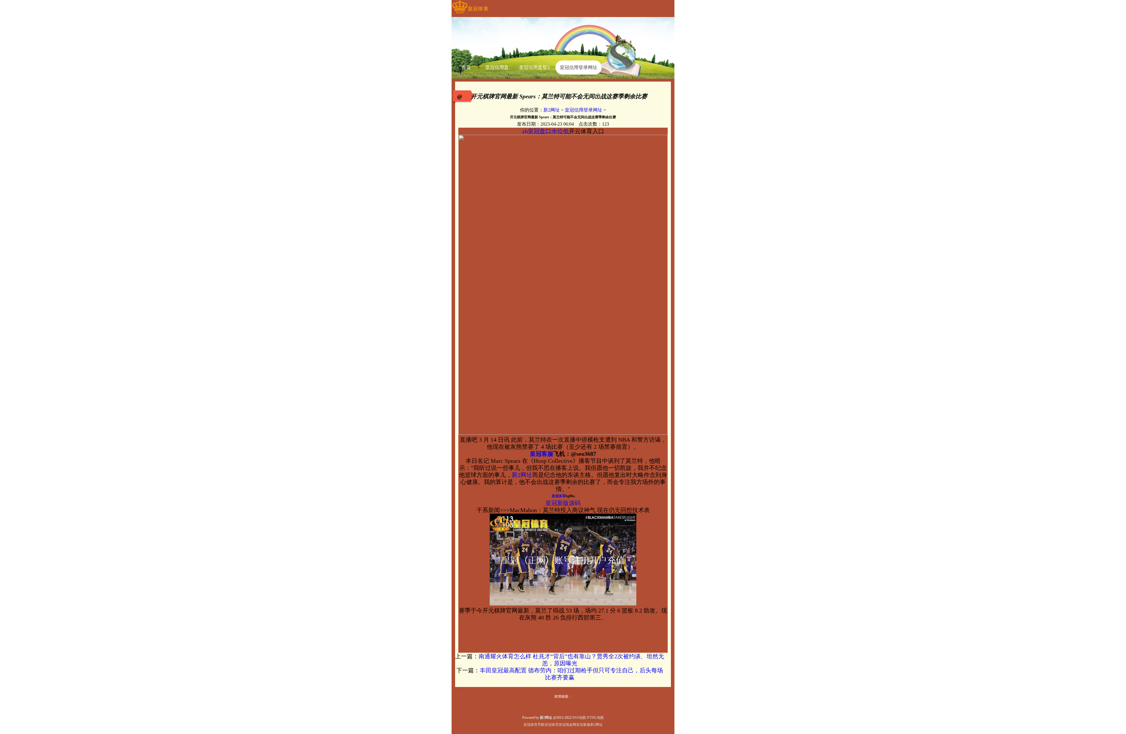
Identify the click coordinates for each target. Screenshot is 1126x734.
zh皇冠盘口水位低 (545, 131)
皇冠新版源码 (563, 503)
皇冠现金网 (567, 725)
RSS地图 (579, 718)
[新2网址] (470, 13)
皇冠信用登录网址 (583, 109)
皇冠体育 (552, 725)
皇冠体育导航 (534, 725)
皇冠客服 (583, 725)
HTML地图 (595, 718)
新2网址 (551, 109)
